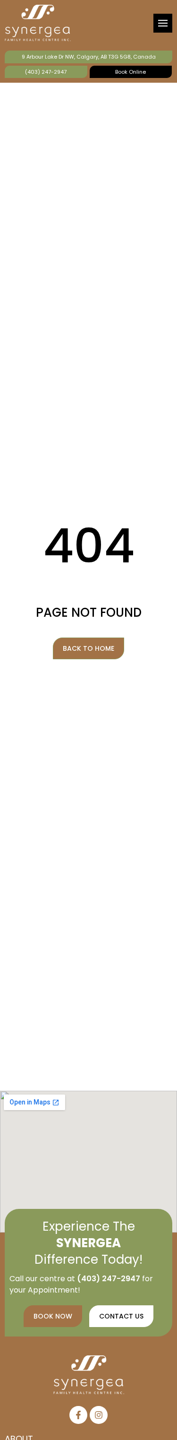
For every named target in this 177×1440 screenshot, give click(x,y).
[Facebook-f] (78, 1415)
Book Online (130, 72)
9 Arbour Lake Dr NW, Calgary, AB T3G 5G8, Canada (89, 56)
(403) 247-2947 (46, 72)
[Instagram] (99, 1415)
